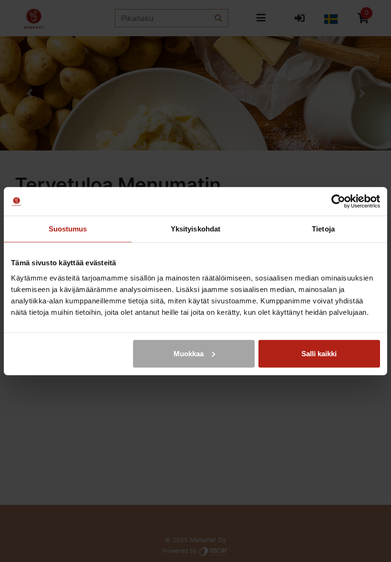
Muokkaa (189, 353)
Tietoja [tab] (323, 229)
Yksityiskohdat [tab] (195, 229)
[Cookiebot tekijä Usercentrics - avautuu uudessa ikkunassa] (338, 201)
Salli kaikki (319, 353)
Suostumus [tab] (68, 229)
